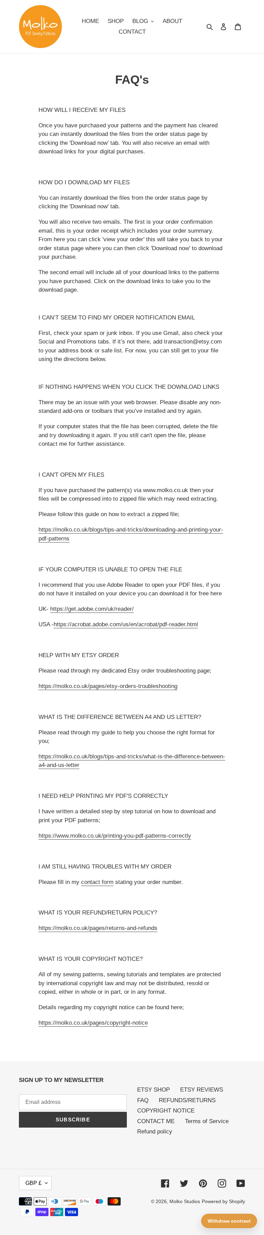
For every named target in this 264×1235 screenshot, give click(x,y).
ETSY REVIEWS (201, 1089)
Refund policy (154, 1131)
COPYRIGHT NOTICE (166, 1110)
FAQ (142, 1100)
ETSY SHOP (153, 1089)
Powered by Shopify (223, 1201)
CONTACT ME (156, 1121)
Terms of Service (207, 1121)
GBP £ (33, 1183)
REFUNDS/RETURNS (187, 1100)
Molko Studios (184, 1201)
